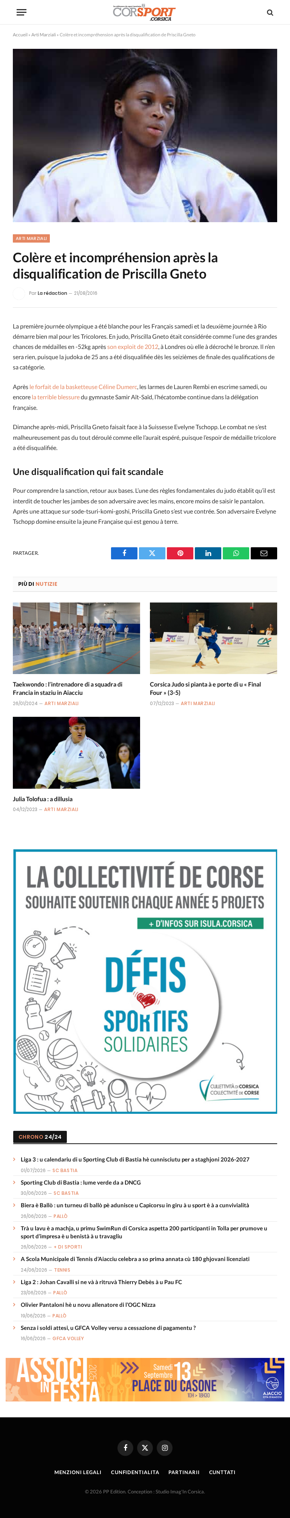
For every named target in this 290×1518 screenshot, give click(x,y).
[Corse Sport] (145, 12)
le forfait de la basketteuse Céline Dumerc (83, 386)
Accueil (20, 34)
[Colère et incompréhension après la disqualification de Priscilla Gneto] (145, 135)
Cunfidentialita (135, 1472)
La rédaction (52, 293)
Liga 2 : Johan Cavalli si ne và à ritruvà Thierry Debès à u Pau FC (101, 1281)
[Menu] (21, 12)
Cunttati (222, 1472)
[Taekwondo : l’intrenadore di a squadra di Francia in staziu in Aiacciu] (76, 638)
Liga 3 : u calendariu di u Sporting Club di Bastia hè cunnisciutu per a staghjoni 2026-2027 (135, 1159)
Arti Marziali (43, 34)
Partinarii (183, 1472)
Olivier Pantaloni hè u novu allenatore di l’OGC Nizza (88, 1304)
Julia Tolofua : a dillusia (42, 798)
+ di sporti (68, 1247)
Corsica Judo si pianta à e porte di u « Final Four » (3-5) (205, 688)
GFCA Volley (68, 1338)
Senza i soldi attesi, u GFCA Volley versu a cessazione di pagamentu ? (108, 1327)
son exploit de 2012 (132, 346)
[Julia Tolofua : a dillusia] (76, 753)
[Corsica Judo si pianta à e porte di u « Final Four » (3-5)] (213, 638)
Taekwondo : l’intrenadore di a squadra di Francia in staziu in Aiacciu (67, 688)
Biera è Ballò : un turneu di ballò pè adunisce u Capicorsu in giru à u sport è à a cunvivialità (135, 1205)
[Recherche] (269, 12)
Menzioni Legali (78, 1472)
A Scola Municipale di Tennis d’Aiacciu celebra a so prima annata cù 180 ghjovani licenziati (135, 1258)
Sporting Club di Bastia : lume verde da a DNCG (81, 1182)
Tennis (62, 1270)
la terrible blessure (56, 396)
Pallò (61, 1216)
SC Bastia (64, 1170)
